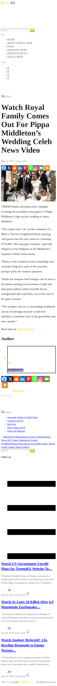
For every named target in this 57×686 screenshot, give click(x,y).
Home (11, 39)
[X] (9, 168)
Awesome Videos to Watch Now (22, 417)
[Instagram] (35, 168)
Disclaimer (15, 56)
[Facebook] (4, 168)
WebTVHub (25, 682)
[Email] (41, 168)
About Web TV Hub (19, 43)
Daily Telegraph (26, 329)
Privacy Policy (17, 53)
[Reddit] (14, 168)
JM (6, 96)
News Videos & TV (16, 427)
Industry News (17, 50)
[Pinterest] (25, 168)
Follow (6, 3)
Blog (10, 46)
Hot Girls (11, 424)
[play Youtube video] (28, 186)
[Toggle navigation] (2, 34)
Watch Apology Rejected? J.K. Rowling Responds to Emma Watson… (24, 645)
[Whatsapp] (30, 168)
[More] (47, 168)
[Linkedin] (19, 168)
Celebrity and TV (15, 421)
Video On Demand (16, 431)
